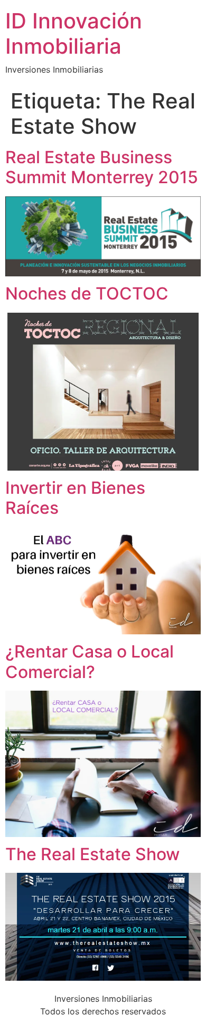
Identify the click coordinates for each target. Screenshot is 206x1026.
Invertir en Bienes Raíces (75, 497)
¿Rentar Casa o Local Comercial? (89, 661)
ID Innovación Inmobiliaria (73, 33)
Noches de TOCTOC (86, 293)
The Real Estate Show (92, 854)
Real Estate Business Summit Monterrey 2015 (101, 167)
